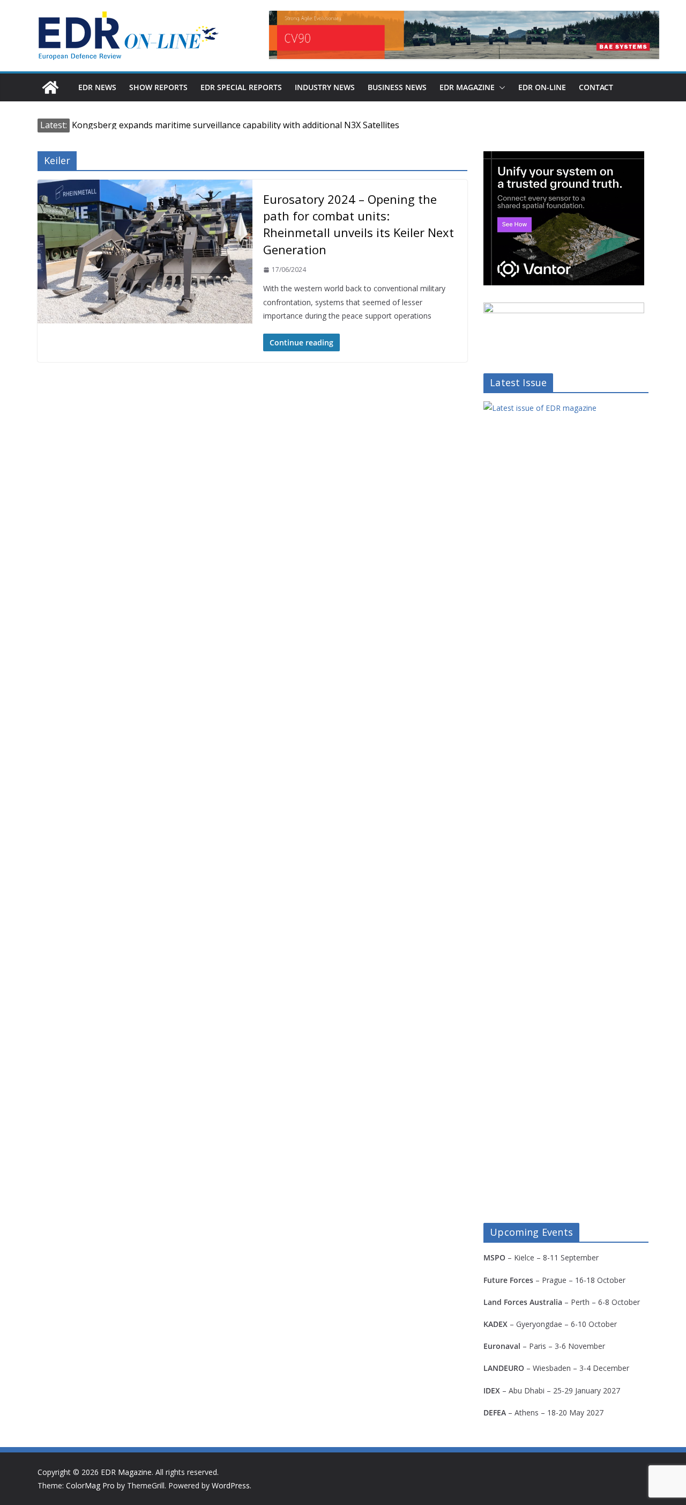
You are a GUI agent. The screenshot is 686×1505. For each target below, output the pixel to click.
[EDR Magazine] (50, 87)
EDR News (97, 87)
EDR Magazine (467, 87)
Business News (397, 87)
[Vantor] (563, 158)
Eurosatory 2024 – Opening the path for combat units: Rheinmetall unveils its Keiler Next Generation (358, 224)
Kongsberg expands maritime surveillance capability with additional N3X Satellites (235, 125)
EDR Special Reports (241, 87)
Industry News (325, 87)
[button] (500, 87)
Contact (596, 87)
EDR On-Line (542, 87)
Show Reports (158, 87)
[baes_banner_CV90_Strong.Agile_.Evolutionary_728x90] (464, 35)
